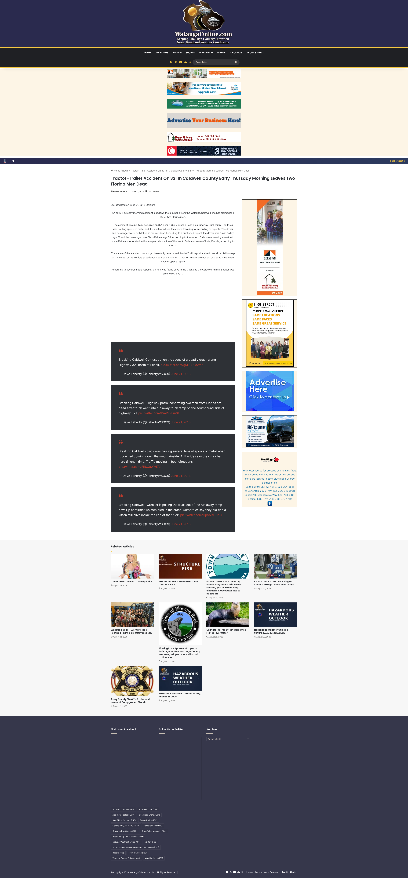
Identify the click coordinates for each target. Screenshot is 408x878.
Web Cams (162, 52)
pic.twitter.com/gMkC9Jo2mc (182, 365)
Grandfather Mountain (154, 831)
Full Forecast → (397, 161)
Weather (204, 52)
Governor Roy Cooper (125, 831)
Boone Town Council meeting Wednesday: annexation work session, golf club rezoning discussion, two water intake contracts (223, 587)
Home (147, 52)
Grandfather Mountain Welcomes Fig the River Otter (226, 631)
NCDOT (151, 842)
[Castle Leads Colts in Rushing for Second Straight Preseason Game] (275, 566)
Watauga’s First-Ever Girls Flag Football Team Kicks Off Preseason (131, 631)
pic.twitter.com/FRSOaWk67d (140, 467)
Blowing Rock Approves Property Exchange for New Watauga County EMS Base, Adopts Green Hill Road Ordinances (179, 653)
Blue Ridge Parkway (124, 820)
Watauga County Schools (127, 858)
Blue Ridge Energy (149, 815)
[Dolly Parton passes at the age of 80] (132, 566)
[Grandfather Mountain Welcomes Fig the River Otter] (227, 614)
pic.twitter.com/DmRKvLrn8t (158, 413)
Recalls (118, 853)
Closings (236, 52)
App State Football (123, 815)
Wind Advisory (154, 858)
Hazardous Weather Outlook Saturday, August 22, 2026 (271, 631)
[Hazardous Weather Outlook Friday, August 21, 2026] (180, 678)
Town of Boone (137, 853)
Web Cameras (272, 872)
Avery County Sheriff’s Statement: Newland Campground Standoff (131, 701)
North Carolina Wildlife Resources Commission (136, 847)
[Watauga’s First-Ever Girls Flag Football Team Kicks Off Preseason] (132, 614)
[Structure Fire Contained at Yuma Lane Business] (180, 566)
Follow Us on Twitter (171, 729)
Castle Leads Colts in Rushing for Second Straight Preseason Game (274, 583)
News (176, 52)
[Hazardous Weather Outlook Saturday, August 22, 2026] (275, 614)
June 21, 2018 (181, 374)
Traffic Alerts (289, 872)
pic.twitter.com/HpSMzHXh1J (201, 515)
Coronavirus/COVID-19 (126, 825)
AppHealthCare (148, 809)
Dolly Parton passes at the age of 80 (132, 581)
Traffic (221, 52)
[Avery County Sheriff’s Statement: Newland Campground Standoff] (132, 681)
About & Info (254, 52)
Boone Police (148, 820)
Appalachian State (123, 809)
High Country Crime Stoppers (128, 836)
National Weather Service (126, 842)
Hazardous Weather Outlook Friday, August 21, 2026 (180, 695)
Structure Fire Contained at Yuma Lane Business (178, 583)
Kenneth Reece (120, 191)
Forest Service (153, 825)
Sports (190, 52)
